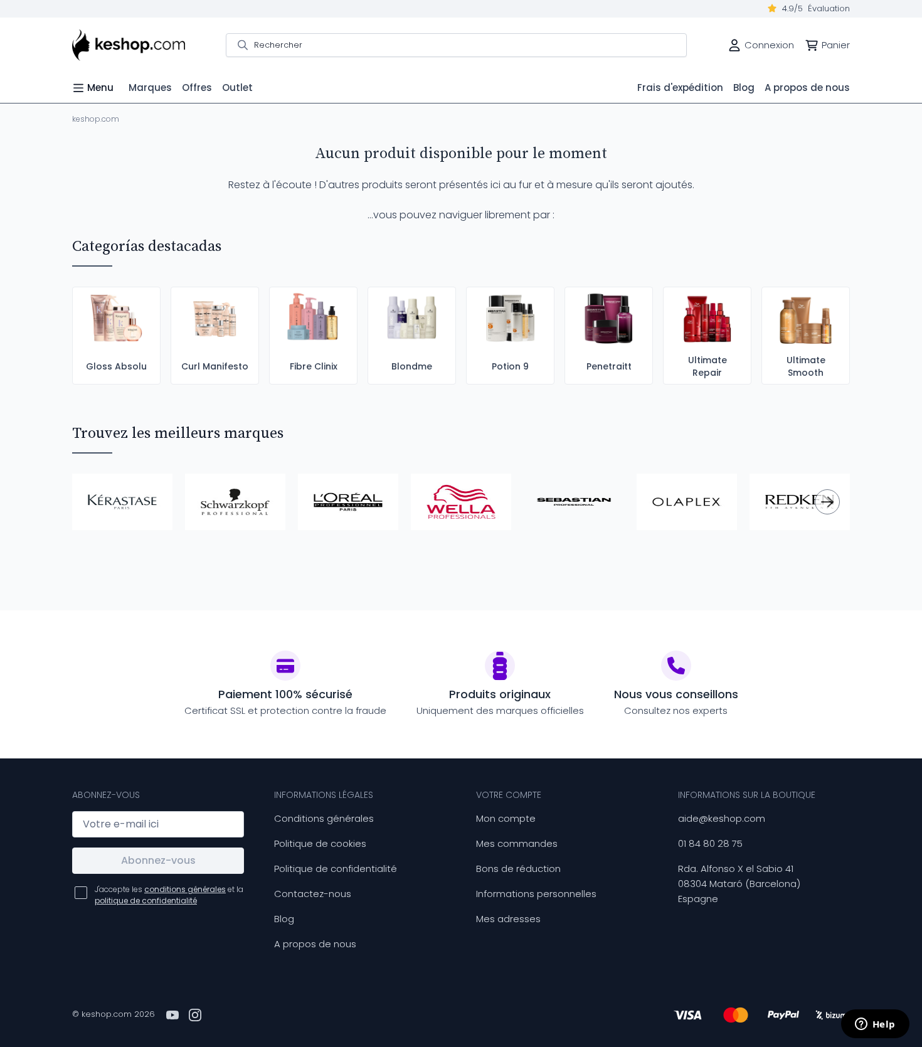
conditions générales (185, 889)
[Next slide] (827, 501)
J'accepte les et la (169, 895)
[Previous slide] (94, 501)
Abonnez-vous (158, 860)
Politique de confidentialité (335, 868)
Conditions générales (324, 818)
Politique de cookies (320, 843)
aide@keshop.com (721, 818)
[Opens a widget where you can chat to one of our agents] (874, 1025)
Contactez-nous (312, 893)
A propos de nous (315, 943)
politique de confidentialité (146, 900)
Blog (284, 918)
